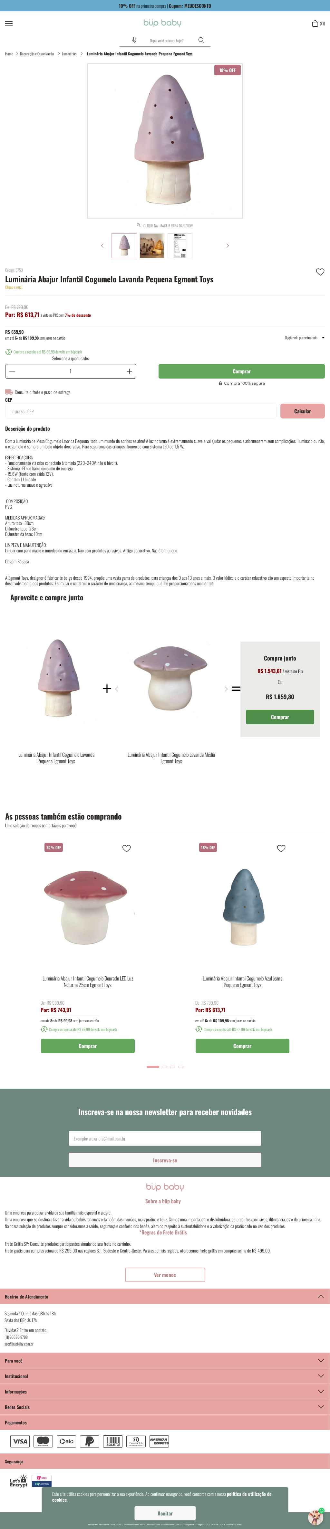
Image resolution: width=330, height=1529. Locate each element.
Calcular (302, 411)
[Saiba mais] (165, 1275)
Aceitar (165, 1513)
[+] (129, 371)
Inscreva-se (165, 1160)
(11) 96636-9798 (16, 1337)
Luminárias (69, 53)
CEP (8, 399)
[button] (134, 40)
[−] (12, 371)
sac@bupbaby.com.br (19, 1343)
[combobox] (165, 40)
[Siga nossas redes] (165, 1406)
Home (9, 53)
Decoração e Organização (37, 53)
